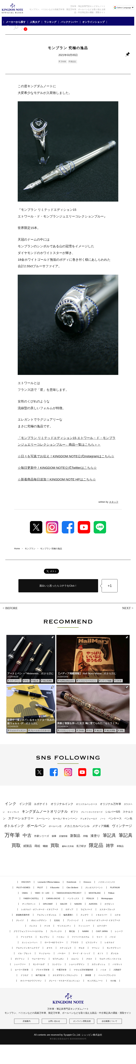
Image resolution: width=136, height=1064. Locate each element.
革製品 (120, 846)
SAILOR (63, 904)
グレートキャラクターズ (40, 730)
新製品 (75, 836)
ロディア (69, 909)
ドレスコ (33, 926)
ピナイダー (102, 926)
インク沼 (25, 804)
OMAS (25, 893)
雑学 (110, 845)
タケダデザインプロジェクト (65, 975)
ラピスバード (86, 909)
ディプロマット (29, 904)
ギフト (74, 811)
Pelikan (111, 893)
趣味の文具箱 (68, 846)
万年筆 (63, 61)
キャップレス (13, 812)
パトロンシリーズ (67, 730)
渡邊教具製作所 (23, 915)
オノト (100, 953)
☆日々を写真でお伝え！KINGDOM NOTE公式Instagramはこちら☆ (66, 456)
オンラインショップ (93, 22)
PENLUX (90, 898)
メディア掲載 (106, 681)
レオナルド (109, 942)
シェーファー (20, 964)
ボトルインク (14, 826)
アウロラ (74, 942)
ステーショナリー (21, 818)
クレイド (20, 920)
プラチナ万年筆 (42, 970)
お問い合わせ (54, 1021)
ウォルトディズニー (18, 730)
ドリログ (24, 975)
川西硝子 (117, 970)
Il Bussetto (54, 887)
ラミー (99, 937)
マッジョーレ (44, 953)
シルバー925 (112, 811)
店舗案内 (26, 1021)
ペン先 (128, 818)
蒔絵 (37, 845)
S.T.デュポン (58, 959)
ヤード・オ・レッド (81, 953)
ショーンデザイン (76, 964)
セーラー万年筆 (22, 970)
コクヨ (117, 915)
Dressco (87, 882)
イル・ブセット (25, 953)
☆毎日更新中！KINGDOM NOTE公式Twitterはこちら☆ (57, 468)
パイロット (117, 964)
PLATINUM (115, 887)
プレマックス (56, 931)
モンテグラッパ (113, 948)
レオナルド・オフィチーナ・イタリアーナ (39, 909)
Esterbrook (71, 882)
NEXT (126, 608)
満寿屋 (88, 975)
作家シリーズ (41, 836)
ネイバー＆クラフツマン (31, 981)
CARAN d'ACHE (53, 898)
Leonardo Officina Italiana (49, 882)
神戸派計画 (40, 975)
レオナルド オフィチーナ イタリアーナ (103, 920)
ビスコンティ (91, 942)
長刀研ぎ (81, 846)
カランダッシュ (98, 964)
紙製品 (27, 845)
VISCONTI (25, 882)
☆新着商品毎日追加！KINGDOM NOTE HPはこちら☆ (57, 479)
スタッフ (113, 502)
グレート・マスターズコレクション (64, 981)
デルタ (81, 948)
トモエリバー (101, 915)
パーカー (62, 953)
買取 (121, 730)
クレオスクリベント (94, 887)
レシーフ (119, 931)
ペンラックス (73, 898)
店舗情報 (63, 836)
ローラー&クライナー (54, 942)
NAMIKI (85, 931)
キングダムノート (95, 981)
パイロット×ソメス (106, 882)
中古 (27, 681)
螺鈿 (45, 846)
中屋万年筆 (61, 970)
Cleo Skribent (72, 887)
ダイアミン (20, 959)
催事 (54, 836)
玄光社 (57, 920)
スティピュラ (65, 948)
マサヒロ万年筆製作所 (83, 970)
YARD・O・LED (42, 893)
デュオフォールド (88, 818)
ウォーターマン (39, 959)
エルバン (75, 959)
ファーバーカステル (80, 937)
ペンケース (115, 818)
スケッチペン (15, 681)
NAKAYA (78, 904)
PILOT (40, 887)
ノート (103, 819)
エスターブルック (107, 909)
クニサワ (84, 915)
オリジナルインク (62, 803)
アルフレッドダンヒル (46, 915)
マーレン (96, 948)
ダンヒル (114, 953)
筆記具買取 (47, 681)
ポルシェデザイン (39, 920)
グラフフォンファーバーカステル (28, 931)
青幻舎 (72, 931)
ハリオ (103, 970)
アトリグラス (26, 937)
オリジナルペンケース (86, 804)
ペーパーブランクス (107, 975)
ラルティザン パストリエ (110, 959)
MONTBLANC (95, 893)
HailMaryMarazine (67, 681)
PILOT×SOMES (23, 887)
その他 (113, 981)
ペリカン (60, 937)
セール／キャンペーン (65, 818)
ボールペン (36, 826)
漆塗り (95, 836)
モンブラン (44, 937)
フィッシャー (84, 926)
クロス (89, 959)
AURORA (93, 904)
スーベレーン (43, 818)
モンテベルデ (39, 964)
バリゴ (112, 937)
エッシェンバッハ (29, 942)
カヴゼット (109, 904)
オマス (49, 948)
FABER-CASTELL (31, 898)
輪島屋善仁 (68, 915)
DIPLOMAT (48, 904)
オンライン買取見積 (82, 1021)
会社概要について (109, 1021)
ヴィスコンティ (64, 926)
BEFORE (11, 608)
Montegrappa (107, 898)
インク (10, 804)
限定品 (73, 61)
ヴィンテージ (122, 826)
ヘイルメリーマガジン (87, 681)
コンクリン (57, 964)
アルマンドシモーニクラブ (27, 948)
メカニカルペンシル (77, 825)
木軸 (85, 836)
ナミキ (47, 926)
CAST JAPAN (102, 931)
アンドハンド (73, 920)
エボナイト (41, 803)
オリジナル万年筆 (110, 803)
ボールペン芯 (55, 826)
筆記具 (35, 681)
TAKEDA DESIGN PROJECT (68, 893)
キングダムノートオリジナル (45, 811)
